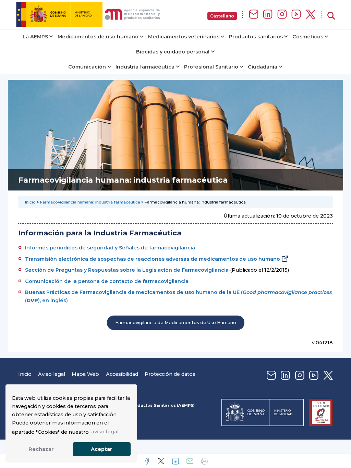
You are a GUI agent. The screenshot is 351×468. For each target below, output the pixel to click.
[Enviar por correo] (190, 461)
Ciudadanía (262, 67)
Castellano (222, 16)
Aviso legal (51, 374)
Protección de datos (170, 374)
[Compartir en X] (161, 461)
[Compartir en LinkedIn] (175, 461)
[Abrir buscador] (331, 16)
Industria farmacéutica (145, 67)
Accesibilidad (122, 374)
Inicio (31, 202)
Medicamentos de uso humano (98, 37)
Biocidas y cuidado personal (172, 52)
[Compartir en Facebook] (147, 461)
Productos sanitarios (256, 37)
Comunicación (87, 67)
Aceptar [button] (101, 449)
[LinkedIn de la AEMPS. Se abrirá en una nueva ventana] (267, 14)
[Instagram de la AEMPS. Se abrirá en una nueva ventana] (282, 14)
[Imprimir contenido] (204, 461)
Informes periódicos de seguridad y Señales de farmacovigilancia (110, 248)
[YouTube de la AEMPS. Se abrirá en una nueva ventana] (296, 14)
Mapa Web (85, 374)
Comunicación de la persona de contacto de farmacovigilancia (107, 281)
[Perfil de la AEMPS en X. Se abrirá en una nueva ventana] (310, 14)
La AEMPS (35, 37)
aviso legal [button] (105, 432)
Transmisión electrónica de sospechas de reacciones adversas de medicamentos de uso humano (152, 259)
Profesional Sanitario (211, 67)
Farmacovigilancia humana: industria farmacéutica (90, 202)
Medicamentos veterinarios (183, 37)
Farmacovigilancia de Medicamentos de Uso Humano (175, 322)
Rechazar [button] (41, 449)
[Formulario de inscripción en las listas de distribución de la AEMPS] (253, 14)
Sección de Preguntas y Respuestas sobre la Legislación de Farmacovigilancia (127, 270)
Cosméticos (307, 37)
